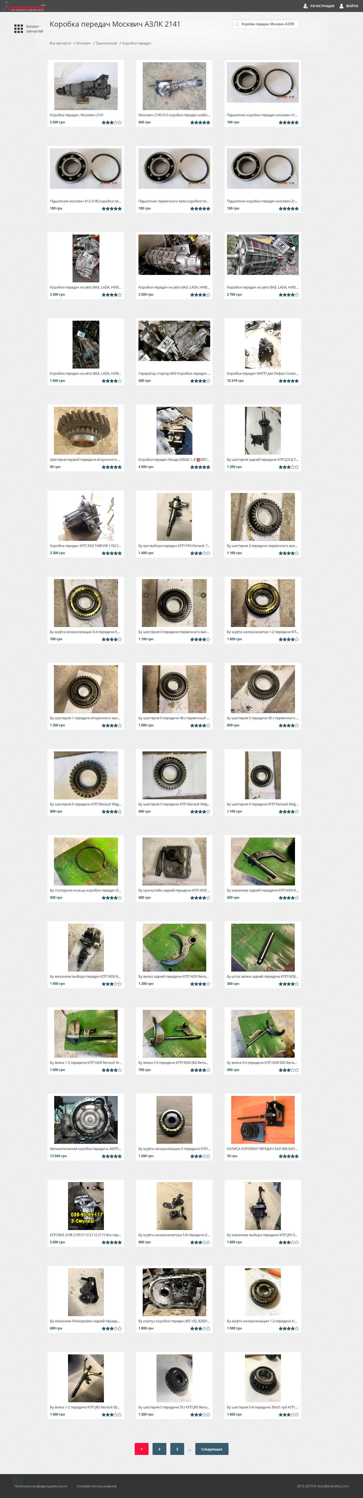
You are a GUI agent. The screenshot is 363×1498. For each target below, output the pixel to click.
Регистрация (322, 6)
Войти (352, 6)
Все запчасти (60, 43)
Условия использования (97, 1486)
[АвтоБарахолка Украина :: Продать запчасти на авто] (23, 6)
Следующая (211, 1449)
